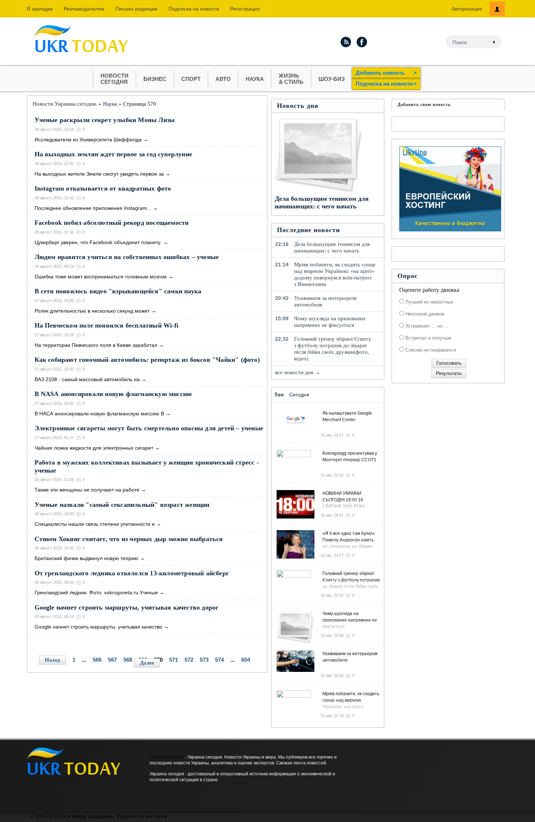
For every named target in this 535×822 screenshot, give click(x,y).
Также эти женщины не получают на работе (87, 490)
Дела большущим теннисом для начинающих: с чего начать (322, 202)
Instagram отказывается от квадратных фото (103, 188)
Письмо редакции (136, 9)
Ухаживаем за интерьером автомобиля (325, 301)
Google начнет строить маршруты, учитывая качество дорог (127, 607)
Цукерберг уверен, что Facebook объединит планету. (98, 242)
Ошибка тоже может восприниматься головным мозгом (101, 276)
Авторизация (467, 9)
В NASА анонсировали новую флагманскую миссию (113, 394)
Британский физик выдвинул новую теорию (86, 558)
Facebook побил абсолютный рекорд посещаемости (112, 222)
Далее (147, 663)
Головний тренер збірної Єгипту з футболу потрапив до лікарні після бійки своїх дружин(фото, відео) (332, 348)
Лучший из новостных (428, 302)
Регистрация (245, 9)
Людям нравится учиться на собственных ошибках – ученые (127, 257)
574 (219, 660)
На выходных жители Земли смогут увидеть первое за (99, 174)
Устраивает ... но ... (426, 326)
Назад (52, 660)
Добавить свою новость (424, 104)
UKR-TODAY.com (167, 757)
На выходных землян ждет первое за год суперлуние (114, 154)
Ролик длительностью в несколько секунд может (92, 311)
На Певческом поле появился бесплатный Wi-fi (107, 325)
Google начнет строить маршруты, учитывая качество (98, 627)
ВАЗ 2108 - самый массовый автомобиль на (87, 379)
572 (189, 660)
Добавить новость (386, 73)
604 (245, 660)
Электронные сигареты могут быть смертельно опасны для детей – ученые (149, 428)
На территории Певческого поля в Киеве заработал (96, 345)
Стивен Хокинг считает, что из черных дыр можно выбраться (129, 539)
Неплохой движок (424, 314)
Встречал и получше (427, 338)
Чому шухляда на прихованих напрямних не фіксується (330, 322)
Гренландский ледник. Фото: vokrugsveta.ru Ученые (96, 592)
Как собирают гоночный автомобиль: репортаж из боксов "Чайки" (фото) (147, 359)
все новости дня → (297, 372)
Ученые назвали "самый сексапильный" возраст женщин (122, 504)
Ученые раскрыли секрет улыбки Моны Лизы (105, 120)
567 (112, 660)
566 (97, 660)
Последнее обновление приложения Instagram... (93, 208)
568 (127, 660)
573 (204, 660)
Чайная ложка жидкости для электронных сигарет (94, 448)
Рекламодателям (84, 9)
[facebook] (362, 41)
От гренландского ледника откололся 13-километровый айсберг (132, 573)
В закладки (40, 9)
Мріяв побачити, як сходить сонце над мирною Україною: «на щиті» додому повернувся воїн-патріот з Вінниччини (335, 274)
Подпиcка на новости (194, 9)
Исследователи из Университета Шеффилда (88, 139)
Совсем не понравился (430, 350)
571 (173, 660)
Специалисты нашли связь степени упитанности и (95, 524)
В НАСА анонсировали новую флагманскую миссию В (99, 413)
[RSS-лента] (345, 41)
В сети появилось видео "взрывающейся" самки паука (118, 291)
